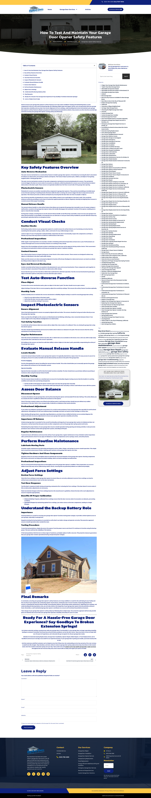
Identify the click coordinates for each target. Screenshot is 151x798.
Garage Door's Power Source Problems (112, 250)
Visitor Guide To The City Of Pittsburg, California (114, 320)
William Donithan (57, 41)
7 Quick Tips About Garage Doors (110, 87)
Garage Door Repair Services (109, 203)
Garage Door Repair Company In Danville (112, 182)
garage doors (108, 352)
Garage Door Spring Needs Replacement (112, 222)
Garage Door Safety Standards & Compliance (114, 215)
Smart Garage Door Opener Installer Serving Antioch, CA (113, 311)
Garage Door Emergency (108, 140)
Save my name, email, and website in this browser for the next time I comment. (43, 723)
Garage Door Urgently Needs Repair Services (114, 241)
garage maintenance (110, 361)
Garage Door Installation (108, 143)
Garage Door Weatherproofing (110, 245)
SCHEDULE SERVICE (114, 9)
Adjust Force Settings (30, 89)
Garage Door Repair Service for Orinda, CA (113, 185)
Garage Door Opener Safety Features (111, 169)
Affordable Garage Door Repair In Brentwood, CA (115, 90)
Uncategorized (105, 319)
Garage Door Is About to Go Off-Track (111, 148)
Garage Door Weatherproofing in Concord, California (113, 247)
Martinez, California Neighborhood (111, 271)
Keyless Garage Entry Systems (110, 266)
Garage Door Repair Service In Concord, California (115, 192)
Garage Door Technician (108, 240)
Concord (103, 111)
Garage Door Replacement (108, 205)
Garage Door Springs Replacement (111, 234)
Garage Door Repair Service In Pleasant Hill (113, 194)
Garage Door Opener (107, 166)
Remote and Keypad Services (109, 298)
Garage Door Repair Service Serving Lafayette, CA (115, 201)
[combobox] (110, 76)
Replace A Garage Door (107, 299)
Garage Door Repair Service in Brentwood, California (113, 189)
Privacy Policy (109, 791)
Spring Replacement (107, 315)
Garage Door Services (67, 9)
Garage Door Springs (107, 233)
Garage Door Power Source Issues (110, 173)
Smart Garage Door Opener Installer (111, 308)
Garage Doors (105, 252)
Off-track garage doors (108, 275)
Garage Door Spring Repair (108, 224)
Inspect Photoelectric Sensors (32, 80)
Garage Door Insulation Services (110, 147)
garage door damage (102, 339)
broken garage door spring (109, 333)
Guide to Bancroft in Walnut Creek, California (114, 255)
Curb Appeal (121, 335)
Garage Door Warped (107, 243)
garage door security (113, 354)
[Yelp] (33, 774)
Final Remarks (29, 94)
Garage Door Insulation (108, 145)
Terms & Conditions (118, 791)
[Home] (38, 774)
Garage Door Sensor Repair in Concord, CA (113, 220)
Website (23, 715)
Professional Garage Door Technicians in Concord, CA (115, 288)
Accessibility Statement (98, 791)
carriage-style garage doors (106, 335)
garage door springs (123, 356)
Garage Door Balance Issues (109, 136)
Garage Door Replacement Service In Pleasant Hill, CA (115, 207)
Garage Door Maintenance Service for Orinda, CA (115, 157)
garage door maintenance (109, 344)
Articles (88, 9)
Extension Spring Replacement (110, 131)
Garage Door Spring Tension (109, 231)
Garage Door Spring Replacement (110, 226)
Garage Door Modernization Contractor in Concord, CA (115, 161)
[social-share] (85, 654)
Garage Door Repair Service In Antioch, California (115, 187)
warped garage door (107, 322)
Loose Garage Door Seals (108, 269)
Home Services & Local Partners (110, 259)
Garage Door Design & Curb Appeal (111, 138)
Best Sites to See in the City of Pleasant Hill (113, 101)
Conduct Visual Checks (30, 75)
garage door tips (122, 357)
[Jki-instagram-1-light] (43, 774)
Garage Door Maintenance (108, 155)
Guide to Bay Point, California (109, 257)
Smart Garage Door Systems (109, 313)
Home (50, 9)
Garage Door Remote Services (109, 178)
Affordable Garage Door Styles (110, 92)
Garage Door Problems (107, 176)
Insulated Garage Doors (108, 262)
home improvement (106, 363)
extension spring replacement (111, 337)
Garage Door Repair (107, 180)
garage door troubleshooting (108, 359)
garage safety (118, 361)
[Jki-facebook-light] (28, 774)
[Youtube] (48, 774)
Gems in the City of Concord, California (112, 254)
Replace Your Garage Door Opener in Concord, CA (115, 301)
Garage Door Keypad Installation (110, 150)
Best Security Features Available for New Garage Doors (115, 98)
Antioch (103, 94)
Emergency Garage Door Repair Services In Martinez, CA (113, 121)
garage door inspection (113, 339)
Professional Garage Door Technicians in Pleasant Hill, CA (115, 295)
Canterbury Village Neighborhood (110, 106)
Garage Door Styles (106, 238)
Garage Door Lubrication (108, 154)
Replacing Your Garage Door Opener (111, 303)
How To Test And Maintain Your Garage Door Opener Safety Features (43, 70)
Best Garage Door (106, 96)
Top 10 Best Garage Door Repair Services (112, 317)
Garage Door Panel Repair (108, 171)
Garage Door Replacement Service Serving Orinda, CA (115, 210)
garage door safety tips (102, 354)
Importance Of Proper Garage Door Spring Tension (115, 261)
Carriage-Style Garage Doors (109, 108)
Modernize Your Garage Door (109, 273)
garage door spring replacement (109, 356)
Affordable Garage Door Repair (110, 89)
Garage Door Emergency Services (110, 141)
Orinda (103, 276)
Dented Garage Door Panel (108, 117)
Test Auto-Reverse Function (32, 77)
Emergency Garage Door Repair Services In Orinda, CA (113, 124)
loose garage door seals (111, 365)
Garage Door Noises (107, 164)
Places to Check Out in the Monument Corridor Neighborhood (114, 281)
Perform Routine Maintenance (32, 87)
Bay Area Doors (104, 331)
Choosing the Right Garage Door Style (112, 110)
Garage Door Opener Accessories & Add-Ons (113, 168)
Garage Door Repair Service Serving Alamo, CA (114, 196)
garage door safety (119, 351)
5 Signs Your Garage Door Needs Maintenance (114, 85)
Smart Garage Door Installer (109, 306)
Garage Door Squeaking (108, 236)
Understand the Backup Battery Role (35, 92)
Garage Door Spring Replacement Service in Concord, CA (113, 228)
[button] (94, 65)
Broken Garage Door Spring (109, 103)
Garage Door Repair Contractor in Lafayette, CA (114, 183)
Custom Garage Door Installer (109, 115)
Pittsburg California (106, 278)
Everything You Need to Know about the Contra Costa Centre (114, 128)
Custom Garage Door (107, 113)
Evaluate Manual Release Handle (33, 82)
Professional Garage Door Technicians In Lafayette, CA (112, 291)
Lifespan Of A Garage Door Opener (111, 268)
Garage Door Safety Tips (108, 217)
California (104, 104)
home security (118, 363)
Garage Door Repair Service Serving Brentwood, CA (114, 198)
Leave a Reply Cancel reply (32, 99)
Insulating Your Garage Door (109, 264)
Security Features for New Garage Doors (112, 305)
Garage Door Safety (107, 213)
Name (23, 699)
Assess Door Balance (30, 85)
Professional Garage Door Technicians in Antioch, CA (115, 284)
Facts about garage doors (108, 132)
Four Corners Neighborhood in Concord (112, 134)
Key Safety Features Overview (33, 73)
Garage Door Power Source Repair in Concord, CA (115, 175)
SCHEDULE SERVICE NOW (113, 404)
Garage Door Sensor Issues (109, 219)
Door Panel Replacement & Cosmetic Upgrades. (114, 118)
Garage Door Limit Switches (109, 152)
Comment (24, 678)
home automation (126, 361)
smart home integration (111, 367)
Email (23, 707)
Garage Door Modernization (109, 159)
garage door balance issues (123, 337)
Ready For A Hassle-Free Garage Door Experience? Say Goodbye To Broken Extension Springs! (51, 97)
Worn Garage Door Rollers (108, 324)
